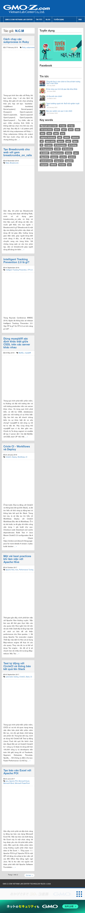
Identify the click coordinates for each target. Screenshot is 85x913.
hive (16, 569)
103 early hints (46, 129)
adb (59, 137)
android (72, 157)
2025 (56, 133)
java (7, 781)
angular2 (69, 161)
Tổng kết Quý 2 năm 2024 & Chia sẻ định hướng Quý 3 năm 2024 (63, 82)
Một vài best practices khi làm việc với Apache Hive (17, 559)
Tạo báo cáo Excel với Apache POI (17, 771)
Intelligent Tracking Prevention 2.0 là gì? (16, 260)
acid (62, 133)
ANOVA (53, 164)
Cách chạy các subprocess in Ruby (16, 40)
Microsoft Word (8, 783)
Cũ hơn (29, 875)
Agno (75, 141)
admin (66, 137)
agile (68, 141)
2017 (64, 129)
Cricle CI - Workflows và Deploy (16, 447)
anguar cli (59, 161)
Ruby (24, 47)
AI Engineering (46, 149)
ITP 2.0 (30, 270)
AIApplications (57, 153)
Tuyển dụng (59, 19)
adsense (75, 137)
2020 (77, 129)
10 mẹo (62, 126)
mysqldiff (28, 353)
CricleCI (8, 457)
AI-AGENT (44, 153)
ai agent (48, 145)
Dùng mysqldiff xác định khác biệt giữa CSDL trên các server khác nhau (16, 343)
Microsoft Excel (24, 781)
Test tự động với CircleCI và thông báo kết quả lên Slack (17, 666)
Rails (7, 163)
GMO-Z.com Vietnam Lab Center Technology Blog (24, 884)
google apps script (49, 126)
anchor (63, 157)
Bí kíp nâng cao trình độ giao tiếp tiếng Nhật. (62, 89)
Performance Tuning (26, 569)
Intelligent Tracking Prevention (16, 270)
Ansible (62, 164)
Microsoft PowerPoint (22, 783)
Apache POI (13, 781)
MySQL (21, 353)
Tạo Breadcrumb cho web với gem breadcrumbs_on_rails (17, 152)
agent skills (50, 141)
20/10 (57, 129)
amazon (54, 157)
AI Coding (72, 145)
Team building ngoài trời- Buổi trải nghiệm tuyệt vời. (62, 104)
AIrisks (68, 153)
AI (41, 145)
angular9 (44, 164)
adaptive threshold (48, 137)
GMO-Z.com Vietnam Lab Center (18, 19)
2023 (42, 133)
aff (42, 141)
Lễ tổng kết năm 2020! (54, 96)
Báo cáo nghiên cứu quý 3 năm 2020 (59, 111)
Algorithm (44, 157)
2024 (49, 133)
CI (26, 457)
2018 (70, 129)
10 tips (70, 126)
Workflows (21, 457)
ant (69, 164)
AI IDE (57, 149)
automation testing (12, 677)
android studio (46, 161)
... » (18, 139)
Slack (28, 677)
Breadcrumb (14, 163)
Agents (60, 141)
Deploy (14, 457)
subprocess (30, 47)
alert (76, 153)
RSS (80, 19)
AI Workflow (67, 149)
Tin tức (39, 19)
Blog (48, 19)
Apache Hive (10, 569)
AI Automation (60, 145)
